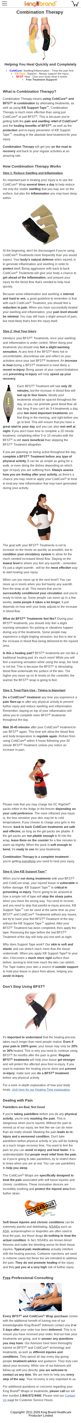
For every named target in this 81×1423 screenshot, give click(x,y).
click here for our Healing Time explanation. (41, 1089)
